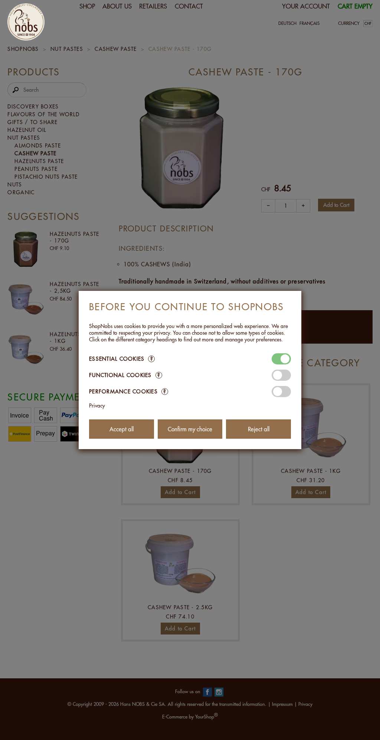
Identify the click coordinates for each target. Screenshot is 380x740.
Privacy (97, 405)
